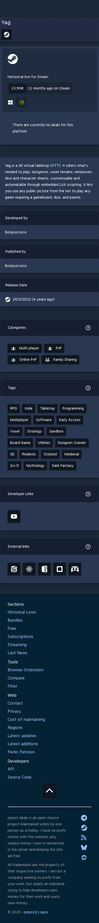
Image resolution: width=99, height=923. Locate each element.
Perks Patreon (21, 752)
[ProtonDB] (29, 569)
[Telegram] (84, 818)
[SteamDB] (14, 569)
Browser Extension (25, 669)
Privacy (14, 711)
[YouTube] (14, 516)
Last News (17, 652)
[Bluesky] (84, 847)
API (11, 769)
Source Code (19, 777)
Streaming (17, 644)
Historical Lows (22, 612)
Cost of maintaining (26, 719)
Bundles (15, 620)
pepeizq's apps (36, 912)
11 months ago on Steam (49, 88)
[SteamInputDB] (75, 569)
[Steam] (84, 828)
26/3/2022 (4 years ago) (34, 299)
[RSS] (84, 838)
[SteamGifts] (59, 569)
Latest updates (22, 735)
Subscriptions (20, 636)
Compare (16, 678)
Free (12, 628)
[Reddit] (84, 857)
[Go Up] (49, 791)
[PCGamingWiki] (44, 569)
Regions (15, 727)
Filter (12, 686)
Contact (15, 703)
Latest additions (23, 743)
